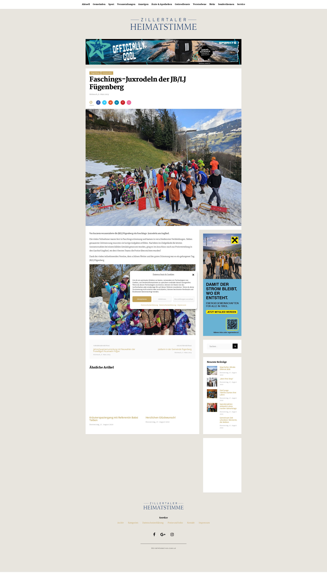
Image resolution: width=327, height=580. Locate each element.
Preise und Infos (175, 522)
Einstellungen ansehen (183, 299)
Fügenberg (95, 73)
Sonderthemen (226, 4)
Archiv (120, 522)
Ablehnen (162, 299)
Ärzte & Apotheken (161, 4)
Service (241, 4)
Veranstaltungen (126, 4)
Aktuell (86, 4)
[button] (193, 274)
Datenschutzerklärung (149, 305)
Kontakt (191, 522)
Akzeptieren (142, 299)
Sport (111, 4)
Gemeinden (99, 4)
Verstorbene (199, 4)
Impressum (181, 305)
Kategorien (133, 522)
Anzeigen (143, 4)
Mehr (212, 4)
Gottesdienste (182, 4)
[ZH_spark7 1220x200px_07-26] (163, 51)
